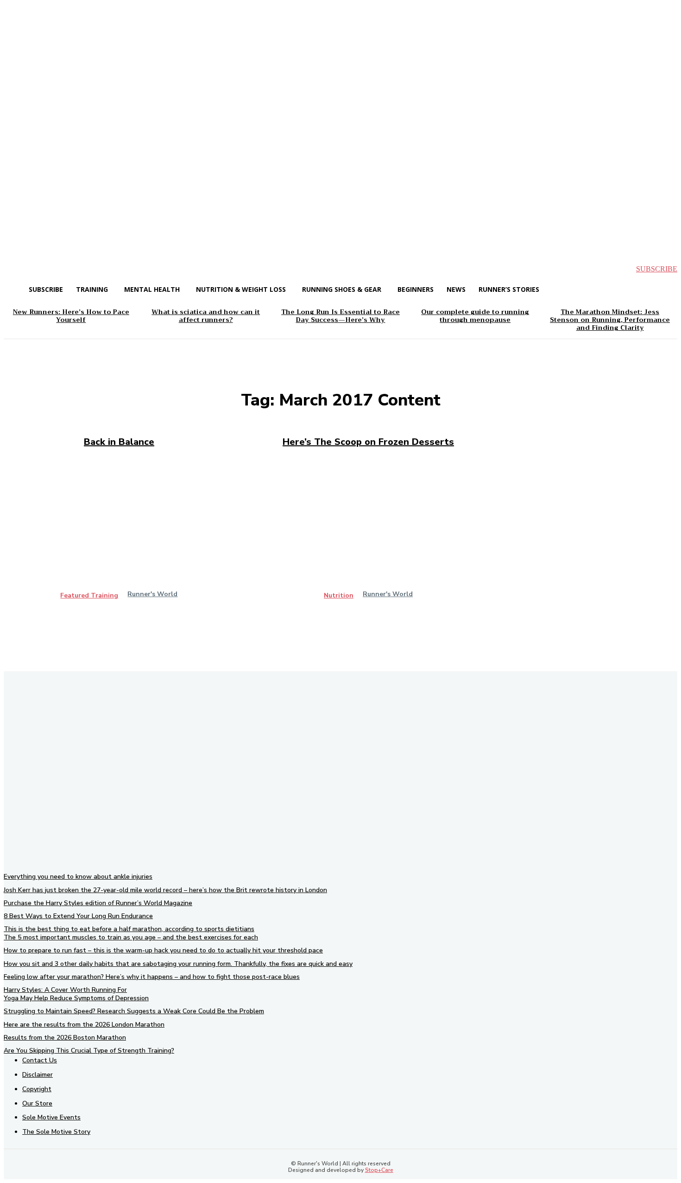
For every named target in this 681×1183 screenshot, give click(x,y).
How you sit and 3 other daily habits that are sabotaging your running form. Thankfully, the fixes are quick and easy (178, 963)
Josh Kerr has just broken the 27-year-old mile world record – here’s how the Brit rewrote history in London (165, 890)
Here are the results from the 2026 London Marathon (84, 1024)
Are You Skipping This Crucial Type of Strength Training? (89, 1050)
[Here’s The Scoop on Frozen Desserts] (368, 536)
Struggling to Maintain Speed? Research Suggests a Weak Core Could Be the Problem (134, 1011)
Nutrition (338, 596)
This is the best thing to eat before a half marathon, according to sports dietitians (129, 929)
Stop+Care (379, 1170)
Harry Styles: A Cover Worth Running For (65, 989)
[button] (18, 269)
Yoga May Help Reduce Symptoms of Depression (76, 998)
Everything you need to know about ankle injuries (78, 876)
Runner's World (152, 594)
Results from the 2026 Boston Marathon (65, 1037)
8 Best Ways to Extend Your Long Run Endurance (78, 916)
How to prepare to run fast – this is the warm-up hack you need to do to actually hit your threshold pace (163, 950)
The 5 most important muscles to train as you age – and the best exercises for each (131, 937)
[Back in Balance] (119, 536)
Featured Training (89, 596)
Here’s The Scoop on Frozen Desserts (368, 442)
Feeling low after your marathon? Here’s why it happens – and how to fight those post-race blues (152, 976)
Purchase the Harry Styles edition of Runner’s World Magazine (98, 903)
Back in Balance (119, 442)
